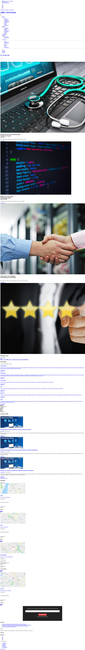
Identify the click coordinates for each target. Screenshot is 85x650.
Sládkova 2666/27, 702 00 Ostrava (5, 590)
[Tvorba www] (4, 55)
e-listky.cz (3, 645)
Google (5, 24)
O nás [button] (3, 27)
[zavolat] (0, 511)
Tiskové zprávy (6, 37)
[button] (0, 358)
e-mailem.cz (4, 644)
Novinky (3, 35)
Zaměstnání (6, 31)
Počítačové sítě (6, 21)
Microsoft (5, 22)
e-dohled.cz (4, 643)
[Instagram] (2, 6)
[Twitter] (2, 5)
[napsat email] (1, 511)
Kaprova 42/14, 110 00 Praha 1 (5, 497)
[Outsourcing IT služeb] (6, 55)
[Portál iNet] (2, 55)
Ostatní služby (6, 25)
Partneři (5, 32)
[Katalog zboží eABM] (3, 55)
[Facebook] (2, 4)
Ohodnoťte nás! (2, 357)
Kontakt (3, 51)
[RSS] (2, 7)
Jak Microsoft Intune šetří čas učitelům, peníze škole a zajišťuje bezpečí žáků (14, 624)
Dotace (5, 33)
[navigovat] (2, 511)
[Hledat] (2, 8)
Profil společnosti (7, 30)
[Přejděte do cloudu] (5, 55)
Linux (5, 23)
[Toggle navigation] (0, 14)
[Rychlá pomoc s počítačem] (1, 55)
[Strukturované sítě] (7, 55)
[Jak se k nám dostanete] (12, 493)
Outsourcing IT (6, 42)
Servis (5, 18)
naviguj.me (4, 646)
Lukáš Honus (2, 431)
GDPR (5, 29)
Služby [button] (3, 17)
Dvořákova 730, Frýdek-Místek (8, 1)
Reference (4, 26)
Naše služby (4, 39)
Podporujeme (4, 34)
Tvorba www (6, 19)
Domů (3, 16)
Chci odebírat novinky (42, 614)
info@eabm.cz (5, 2)
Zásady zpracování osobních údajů (42, 616)
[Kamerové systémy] (8, 55)
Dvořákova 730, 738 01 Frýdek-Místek (6, 556)
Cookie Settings (4, 647)
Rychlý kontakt (2, 649)
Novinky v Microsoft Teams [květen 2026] (9, 626)
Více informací (2, 202)
